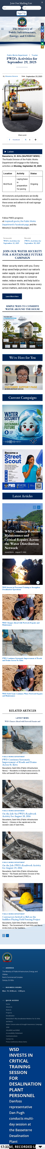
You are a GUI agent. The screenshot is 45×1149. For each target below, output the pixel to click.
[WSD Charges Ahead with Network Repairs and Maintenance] (22, 607)
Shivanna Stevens (11, 76)
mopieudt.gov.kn (12, 221)
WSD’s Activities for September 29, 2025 (11, 242)
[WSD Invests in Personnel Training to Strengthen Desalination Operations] (22, 572)
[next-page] (38, 507)
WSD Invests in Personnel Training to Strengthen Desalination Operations (21, 588)
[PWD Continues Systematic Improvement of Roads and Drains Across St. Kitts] (22, 643)
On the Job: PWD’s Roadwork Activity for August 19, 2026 (21, 866)
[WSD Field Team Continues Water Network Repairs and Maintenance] (22, 678)
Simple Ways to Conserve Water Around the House (22, 307)
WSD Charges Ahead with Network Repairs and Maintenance (20, 624)
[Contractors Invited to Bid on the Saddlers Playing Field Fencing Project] (22, 897)
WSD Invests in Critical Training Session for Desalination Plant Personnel (25, 1072)
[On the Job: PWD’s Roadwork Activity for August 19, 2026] (22, 846)
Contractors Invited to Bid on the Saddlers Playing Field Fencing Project (21, 918)
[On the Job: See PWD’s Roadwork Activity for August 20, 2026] (22, 794)
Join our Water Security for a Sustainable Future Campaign (22, 255)
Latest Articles (22, 496)
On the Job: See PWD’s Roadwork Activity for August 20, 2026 (19, 815)
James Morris (9, 552)
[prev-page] (34, 507)
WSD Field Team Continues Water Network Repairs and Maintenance (22, 695)
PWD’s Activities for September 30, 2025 (32, 242)
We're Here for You (22, 357)
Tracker (35, 55)
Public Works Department (17, 55)
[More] (35, 139)
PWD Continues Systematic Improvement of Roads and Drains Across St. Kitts (22, 659)
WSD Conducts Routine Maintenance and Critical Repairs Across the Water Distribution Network (22, 539)
